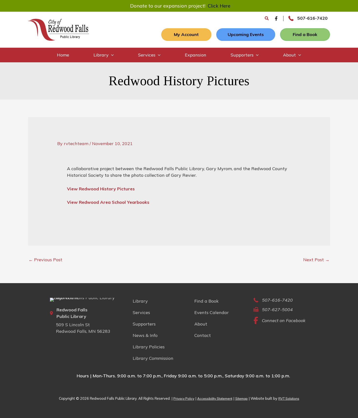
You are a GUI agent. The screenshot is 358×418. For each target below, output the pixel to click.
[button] (267, 18)
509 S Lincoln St (73, 324)
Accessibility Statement (214, 398)
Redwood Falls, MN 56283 (83, 331)
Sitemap (241, 398)
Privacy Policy (183, 398)
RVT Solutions (288, 398)
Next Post (316, 259)
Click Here (219, 6)
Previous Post (45, 259)
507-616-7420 (312, 18)
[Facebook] (276, 18)
